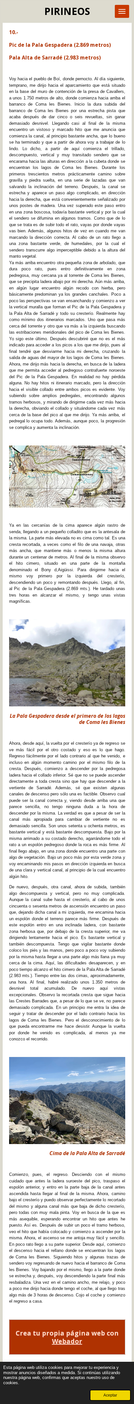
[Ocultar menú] (122, 11)
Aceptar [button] (110, 1395)
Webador (67, 1341)
